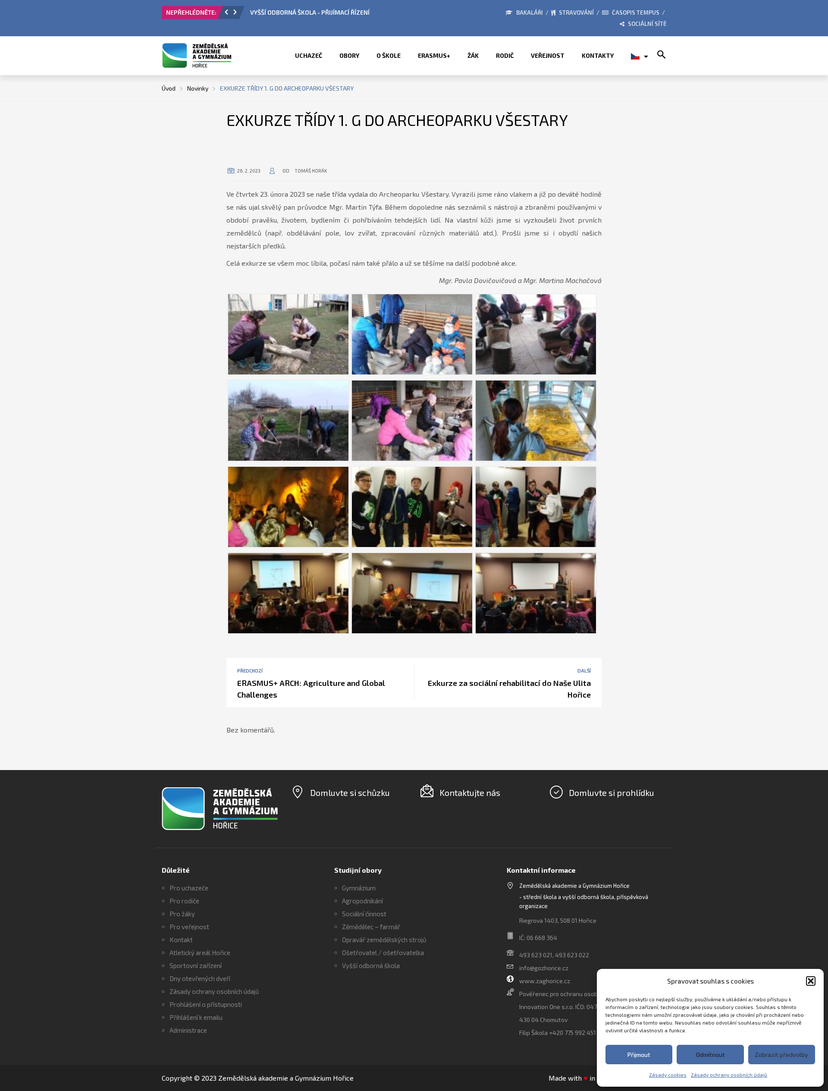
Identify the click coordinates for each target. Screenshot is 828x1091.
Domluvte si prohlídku (611, 792)
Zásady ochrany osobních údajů (729, 1075)
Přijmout (638, 1054)
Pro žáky (182, 914)
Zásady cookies (668, 1075)
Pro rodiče (184, 901)
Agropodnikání (362, 901)
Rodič (505, 55)
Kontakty (598, 55)
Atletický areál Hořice (199, 952)
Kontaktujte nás (469, 792)
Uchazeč (308, 55)
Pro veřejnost (189, 927)
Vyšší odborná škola (371, 965)
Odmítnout (710, 1054)
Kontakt (181, 939)
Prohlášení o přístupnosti (205, 1004)
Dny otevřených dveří (199, 978)
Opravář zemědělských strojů (384, 939)
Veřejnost (548, 55)
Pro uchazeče (188, 888)
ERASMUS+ (434, 55)
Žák (473, 55)
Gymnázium (359, 888)
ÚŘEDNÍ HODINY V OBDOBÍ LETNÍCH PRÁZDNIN (330, 12)
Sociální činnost (364, 914)
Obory (349, 55)
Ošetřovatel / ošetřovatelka (383, 952)
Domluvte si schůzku (350, 792)
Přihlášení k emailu (196, 1017)
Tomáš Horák (311, 170)
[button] (810, 981)
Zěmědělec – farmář (371, 927)
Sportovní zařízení (195, 965)
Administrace (188, 1030)
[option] (362, 14)
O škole (388, 55)
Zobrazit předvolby (781, 1054)
